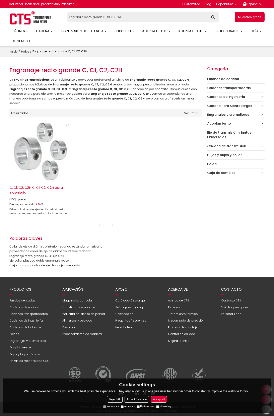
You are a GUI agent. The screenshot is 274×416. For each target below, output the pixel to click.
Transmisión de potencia (82, 31)
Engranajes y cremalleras (27, 341)
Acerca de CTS (154, 31)
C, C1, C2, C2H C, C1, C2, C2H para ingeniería (36, 190)
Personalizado (178, 307)
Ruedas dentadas (22, 300)
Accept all (159, 399)
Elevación (69, 327)
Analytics (129, 406)
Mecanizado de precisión (186, 321)
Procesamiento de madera (82, 334)
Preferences (147, 406)
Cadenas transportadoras (28, 314)
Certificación (124, 314)
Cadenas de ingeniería (26, 321)
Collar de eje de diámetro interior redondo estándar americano (55, 247)
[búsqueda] (213, 17)
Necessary (113, 406)
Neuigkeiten (123, 327)
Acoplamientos (20, 347)
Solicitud (123, 31)
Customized (191, 4)
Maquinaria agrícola (77, 300)
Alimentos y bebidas (77, 321)
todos (25, 52)
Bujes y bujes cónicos (25, 354)
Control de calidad (181, 334)
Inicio (14, 52)
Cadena (42, 31)
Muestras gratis (249, 17)
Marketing (165, 406)
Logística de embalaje (78, 307)
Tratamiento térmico (183, 314)
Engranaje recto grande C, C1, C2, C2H (36, 256)
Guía (255, 31)
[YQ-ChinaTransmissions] (30, 18)
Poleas (14, 334)
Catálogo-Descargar (130, 300)
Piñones (18, 31)
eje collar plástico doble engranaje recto (39, 261)
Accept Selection (137, 399)
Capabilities (224, 4)
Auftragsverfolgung (129, 307)
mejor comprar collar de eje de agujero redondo (44, 265)
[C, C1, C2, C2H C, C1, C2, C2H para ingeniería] (40, 151)
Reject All (114, 399)
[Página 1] (99, 225)
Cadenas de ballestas (25, 327)
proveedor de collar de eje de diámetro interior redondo (50, 251)
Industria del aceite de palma (83, 314)
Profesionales (226, 31)
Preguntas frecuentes (130, 321)
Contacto (20, 41)
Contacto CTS (231, 300)
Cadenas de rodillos (24, 307)
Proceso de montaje (183, 327)
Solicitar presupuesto (236, 307)
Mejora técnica (179, 341)
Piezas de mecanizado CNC (29, 361)
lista (192, 113)
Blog (208, 4)
